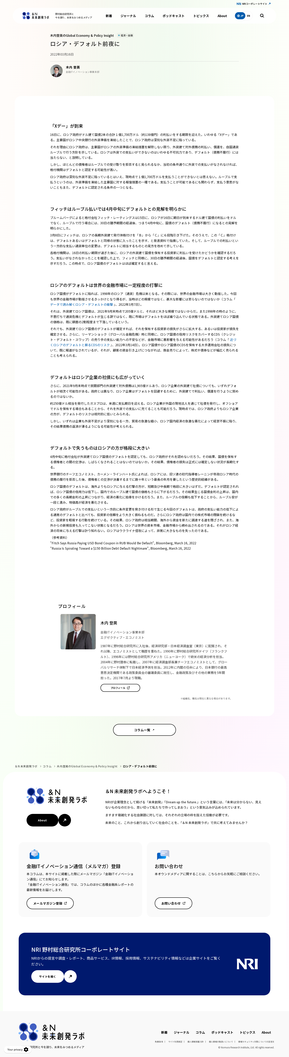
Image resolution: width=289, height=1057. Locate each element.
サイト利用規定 (175, 1041)
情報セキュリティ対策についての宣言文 (256, 1041)
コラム (149, 15)
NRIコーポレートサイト (254, 3)
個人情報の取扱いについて (221, 1041)
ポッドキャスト (174, 15)
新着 (109, 15)
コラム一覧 (142, 730)
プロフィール (118, 687)
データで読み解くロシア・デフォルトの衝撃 (82, 304)
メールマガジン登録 (47, 903)
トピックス (201, 15)
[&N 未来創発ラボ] (36, 15)
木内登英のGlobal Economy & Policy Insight (87, 766)
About (222, 15)
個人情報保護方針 (196, 1041)
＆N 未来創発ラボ (26, 766)
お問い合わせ (171, 903)
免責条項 (159, 1041)
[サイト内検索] (262, 15)
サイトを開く (47, 976)
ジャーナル (128, 15)
